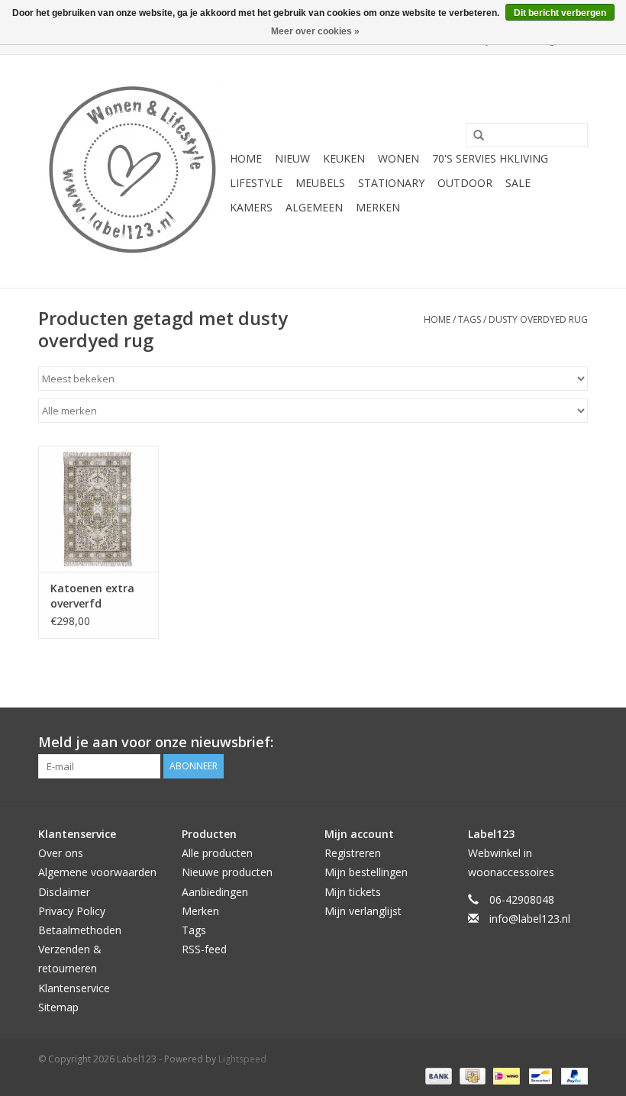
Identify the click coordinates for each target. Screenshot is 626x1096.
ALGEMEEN (314, 207)
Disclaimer (64, 892)
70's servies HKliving (490, 158)
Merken (378, 207)
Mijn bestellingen (366, 872)
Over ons (60, 853)
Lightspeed (242, 1058)
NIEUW (292, 158)
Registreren (352, 853)
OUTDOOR (464, 183)
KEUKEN (344, 158)
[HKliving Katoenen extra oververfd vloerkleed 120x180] (98, 509)
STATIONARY (391, 183)
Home (246, 158)
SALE (518, 183)
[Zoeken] (473, 136)
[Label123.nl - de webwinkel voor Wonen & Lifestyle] (131, 171)
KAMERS (251, 207)
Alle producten (217, 853)
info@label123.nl (529, 918)
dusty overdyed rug (538, 319)
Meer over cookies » (315, 31)
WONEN (398, 158)
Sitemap (58, 1007)
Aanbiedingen (215, 892)
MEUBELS (320, 183)
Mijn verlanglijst (363, 911)
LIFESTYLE (256, 183)
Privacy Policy (71, 911)
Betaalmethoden (79, 930)
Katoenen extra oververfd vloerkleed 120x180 (92, 596)
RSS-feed (204, 949)
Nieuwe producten (227, 872)
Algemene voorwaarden (97, 872)
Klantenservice (74, 988)
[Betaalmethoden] (437, 1075)
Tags (469, 319)
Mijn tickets (352, 892)
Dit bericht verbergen (560, 13)
